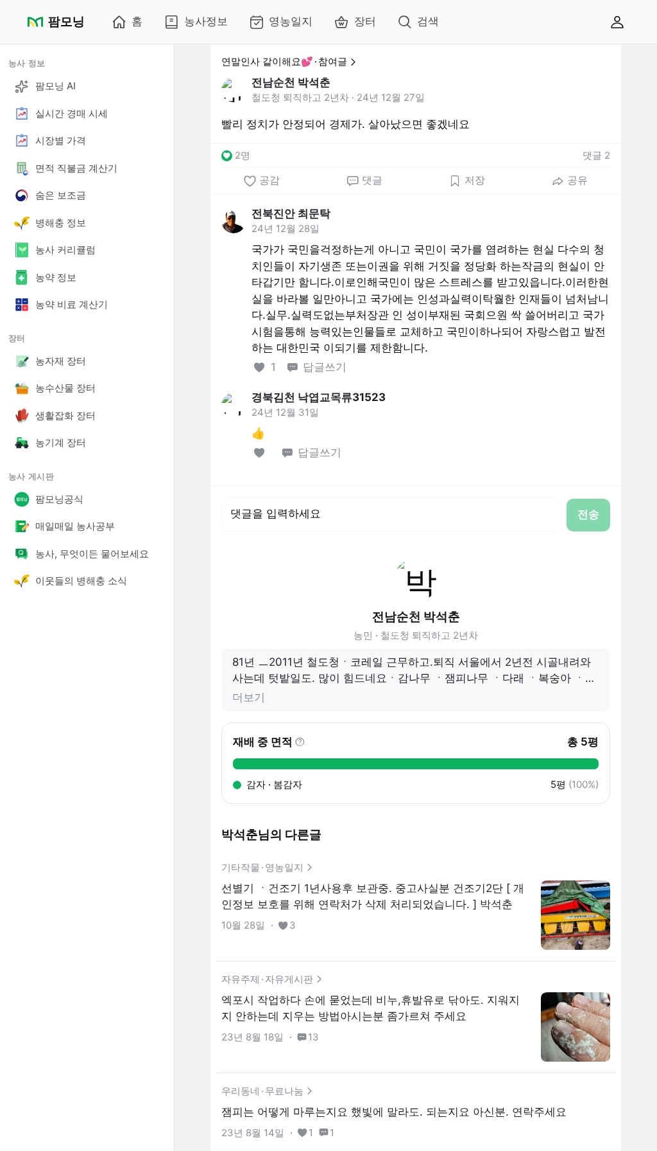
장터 (365, 21)
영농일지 (290, 21)
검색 (428, 21)
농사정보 (206, 21)
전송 (588, 514)
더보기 (248, 697)
